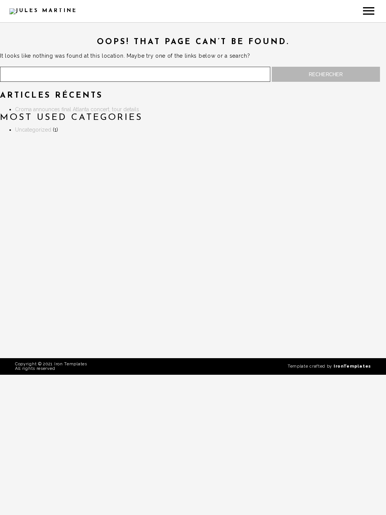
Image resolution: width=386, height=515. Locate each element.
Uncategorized (33, 130)
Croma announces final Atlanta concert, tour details (77, 109)
